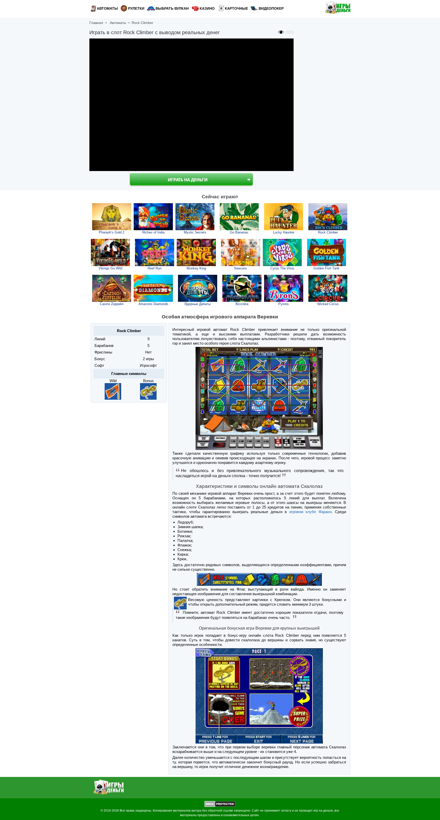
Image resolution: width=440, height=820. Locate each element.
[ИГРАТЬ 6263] (153, 288)
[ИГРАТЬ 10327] (283, 216)
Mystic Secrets (195, 232)
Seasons (240, 268)
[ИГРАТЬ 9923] (153, 216)
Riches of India (153, 232)
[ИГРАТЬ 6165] (326, 252)
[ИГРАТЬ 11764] (111, 216)
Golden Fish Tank (326, 268)
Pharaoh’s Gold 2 (111, 232)
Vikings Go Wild (110, 268)
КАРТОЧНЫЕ (236, 8)
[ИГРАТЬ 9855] (328, 216)
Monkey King (196, 268)
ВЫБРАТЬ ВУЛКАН (172, 8)
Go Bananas (239, 232)
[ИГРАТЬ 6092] (282, 252)
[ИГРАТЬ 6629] (242, 288)
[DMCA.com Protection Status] (219, 806)
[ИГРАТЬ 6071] (328, 288)
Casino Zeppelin (111, 304)
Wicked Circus (328, 304)
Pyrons (283, 304)
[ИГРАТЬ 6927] (111, 288)
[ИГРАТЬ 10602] (195, 216)
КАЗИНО (207, 8)
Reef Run (154, 268)
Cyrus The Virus (282, 268)
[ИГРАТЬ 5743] (154, 252)
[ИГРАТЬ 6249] (240, 252)
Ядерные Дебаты (197, 304)
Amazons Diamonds (153, 304)
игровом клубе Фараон (310, 512)
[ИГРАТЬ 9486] (110, 252)
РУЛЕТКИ (136, 8)
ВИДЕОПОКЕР (271, 8)
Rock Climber (328, 232)
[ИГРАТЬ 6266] (197, 288)
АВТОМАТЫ (107, 8)
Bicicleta (242, 304)
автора (196, 810)
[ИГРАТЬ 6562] (283, 288)
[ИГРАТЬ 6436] (196, 252)
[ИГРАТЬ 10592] (239, 216)
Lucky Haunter (283, 232)
